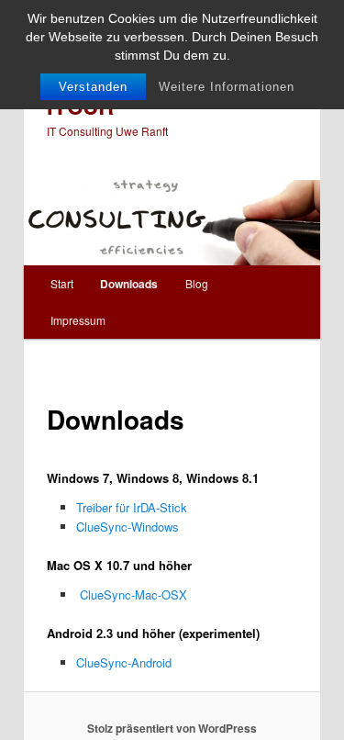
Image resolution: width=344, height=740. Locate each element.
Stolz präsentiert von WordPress (172, 728)
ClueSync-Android (124, 662)
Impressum (77, 320)
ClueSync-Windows (127, 526)
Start (61, 283)
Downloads (129, 283)
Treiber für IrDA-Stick (131, 507)
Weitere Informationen (226, 87)
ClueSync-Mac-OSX (133, 594)
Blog (196, 283)
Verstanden (93, 87)
